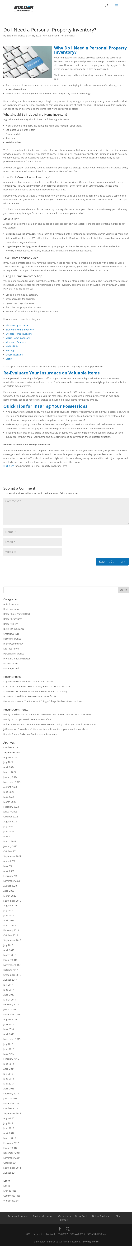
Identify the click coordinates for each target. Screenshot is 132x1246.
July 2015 (8, 1044)
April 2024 (8, 767)
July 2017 (8, 984)
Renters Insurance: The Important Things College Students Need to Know (42, 701)
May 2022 (8, 836)
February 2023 (11, 806)
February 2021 (11, 875)
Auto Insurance (11, 604)
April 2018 (8, 950)
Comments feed (11, 1195)
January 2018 (10, 959)
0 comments (68, 35)
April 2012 (8, 1133)
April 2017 (8, 994)
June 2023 (8, 791)
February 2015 (11, 1058)
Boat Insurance (11, 609)
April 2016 (8, 1034)
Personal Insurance (13, 653)
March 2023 (9, 801)
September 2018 (12, 940)
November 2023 (11, 782)
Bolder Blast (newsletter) (16, 613)
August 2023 (10, 786)
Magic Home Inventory (18, 337)
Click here (8, 465)
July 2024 (8, 762)
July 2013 (8, 1073)
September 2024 (12, 752)
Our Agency (64, 1216)
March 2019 (9, 925)
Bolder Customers (102, 1216)
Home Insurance (12, 638)
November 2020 (11, 880)
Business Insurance (13, 628)
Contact (64, 1219)
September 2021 (12, 856)
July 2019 (8, 910)
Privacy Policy (91, 1241)
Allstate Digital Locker (17, 325)
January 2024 (10, 777)
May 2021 (8, 866)
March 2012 (9, 1138)
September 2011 (12, 1167)
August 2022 (10, 821)
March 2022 (9, 841)
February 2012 (11, 1143)
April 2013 (8, 1088)
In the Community (13, 643)
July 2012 (8, 1123)
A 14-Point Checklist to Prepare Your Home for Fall (30, 696)
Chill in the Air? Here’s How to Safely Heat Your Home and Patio (37, 686)
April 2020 (8, 890)
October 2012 (10, 1108)
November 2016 (11, 1014)
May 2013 (8, 1083)
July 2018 (8, 945)
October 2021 (10, 851)
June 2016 (8, 1024)
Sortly (9, 358)
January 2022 (10, 846)
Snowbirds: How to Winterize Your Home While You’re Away (35, 691)
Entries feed (9, 1190)
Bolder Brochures (12, 618)
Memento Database (16, 342)
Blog (118, 1216)
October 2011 (10, 1162)
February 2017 (11, 1004)
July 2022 (8, 826)
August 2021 (10, 861)
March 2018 (9, 954)
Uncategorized (51, 35)
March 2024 (9, 772)
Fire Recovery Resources (44, 734)
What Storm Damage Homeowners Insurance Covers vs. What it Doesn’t (52, 714)
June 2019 (8, 915)
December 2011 (11, 1152)
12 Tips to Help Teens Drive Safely (32, 719)
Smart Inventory (14, 354)
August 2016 (10, 1019)
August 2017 (10, 979)
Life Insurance (11, 648)
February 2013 (11, 1093)
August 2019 (10, 905)
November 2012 (11, 1103)
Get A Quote (81, 1216)
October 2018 (10, 935)
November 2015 (11, 1039)
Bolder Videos (10, 623)
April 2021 (8, 871)
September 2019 (12, 900)
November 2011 (11, 1157)
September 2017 (12, 974)
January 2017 (10, 1009)
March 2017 (9, 999)
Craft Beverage (11, 633)
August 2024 (10, 757)
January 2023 (10, 811)
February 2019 (11, 930)
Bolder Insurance (16, 35)
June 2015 (8, 1049)
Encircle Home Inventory (19, 333)
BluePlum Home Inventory (20, 329)
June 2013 (8, 1078)
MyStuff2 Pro (12, 346)
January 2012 (10, 1147)
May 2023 (8, 796)
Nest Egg (10, 350)
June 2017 (8, 989)
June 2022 (8, 831)
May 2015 (8, 1053)
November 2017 (11, 964)
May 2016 (8, 1029)
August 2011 (10, 1172)
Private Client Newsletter (16, 658)
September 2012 (12, 1113)
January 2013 (10, 1098)
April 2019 (8, 920)
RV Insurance (10, 663)
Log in (6, 1185)
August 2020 (10, 885)
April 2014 (8, 1068)
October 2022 (10, 816)
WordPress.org (11, 1200)
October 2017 (10, 969)
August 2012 (10, 1118)
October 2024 (10, 747)
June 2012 (8, 1128)
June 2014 (8, 1063)
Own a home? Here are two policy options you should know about (61, 724)
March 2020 (9, 895)
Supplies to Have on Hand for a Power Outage (28, 681)
